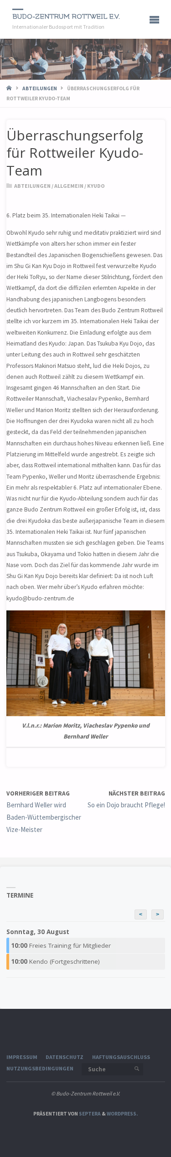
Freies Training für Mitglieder (61, 945)
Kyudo (96, 185)
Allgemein (68, 185)
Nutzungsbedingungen (39, 1068)
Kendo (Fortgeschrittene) (55, 961)
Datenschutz (64, 1057)
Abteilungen (39, 88)
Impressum (21, 1057)
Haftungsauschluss (121, 1057)
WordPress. (122, 1114)
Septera (89, 1114)
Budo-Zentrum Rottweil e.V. (66, 17)
